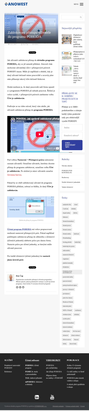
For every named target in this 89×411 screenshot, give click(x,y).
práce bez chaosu (67, 298)
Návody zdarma (67, 166)
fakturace (65, 217)
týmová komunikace (68, 323)
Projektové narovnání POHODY (12, 366)
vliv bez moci (76, 331)
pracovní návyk (67, 281)
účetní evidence (75, 335)
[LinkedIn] (20, 287)
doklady (73, 209)
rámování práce (67, 306)
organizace (66, 259)
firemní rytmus (67, 229)
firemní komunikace (68, 221)
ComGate (65, 209)
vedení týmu (66, 331)
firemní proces (67, 225)
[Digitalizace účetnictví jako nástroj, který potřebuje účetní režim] (67, 39)
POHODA (66, 267)
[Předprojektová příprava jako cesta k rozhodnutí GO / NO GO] (67, 56)
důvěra (75, 213)
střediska (76, 314)
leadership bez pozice (69, 246)
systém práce (66, 318)
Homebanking (67, 238)
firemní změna (67, 234)
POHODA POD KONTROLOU (67, 171)
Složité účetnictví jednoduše (71, 182)
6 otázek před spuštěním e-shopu (76, 385)
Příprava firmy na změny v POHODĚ (54, 376)
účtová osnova (67, 339)
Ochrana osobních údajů (72, 406)
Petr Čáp (25, 44)
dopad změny (66, 213)
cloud (75, 204)
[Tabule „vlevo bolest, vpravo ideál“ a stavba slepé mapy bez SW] (67, 70)
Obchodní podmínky (58, 406)
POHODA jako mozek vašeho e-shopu (75, 379)
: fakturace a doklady (34, 383)
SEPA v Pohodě (67, 310)
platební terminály (68, 263)
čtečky (64, 344)
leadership (77, 242)
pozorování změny (68, 277)
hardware (76, 234)
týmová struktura (67, 327)
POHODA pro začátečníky (52, 366)
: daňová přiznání (33, 378)
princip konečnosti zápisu (70, 285)
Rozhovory (65, 177)
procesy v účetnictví (68, 289)
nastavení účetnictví (68, 254)
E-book (83, 406)
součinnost (78, 310)
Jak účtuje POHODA (54, 372)
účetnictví (65, 335)
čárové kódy (73, 344)
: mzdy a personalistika (31, 373)
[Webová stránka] (17, 287)
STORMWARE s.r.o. (41, 406)
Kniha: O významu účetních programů (74, 366)
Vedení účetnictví (67, 187)
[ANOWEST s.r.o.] (16, 4)
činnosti (76, 339)
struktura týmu (67, 314)
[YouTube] (23, 287)
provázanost (66, 293)
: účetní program (32, 366)
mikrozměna (66, 250)
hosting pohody (67, 242)
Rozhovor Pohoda (68, 302)
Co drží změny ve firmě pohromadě (75, 373)
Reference (8, 372)
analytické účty (67, 204)
